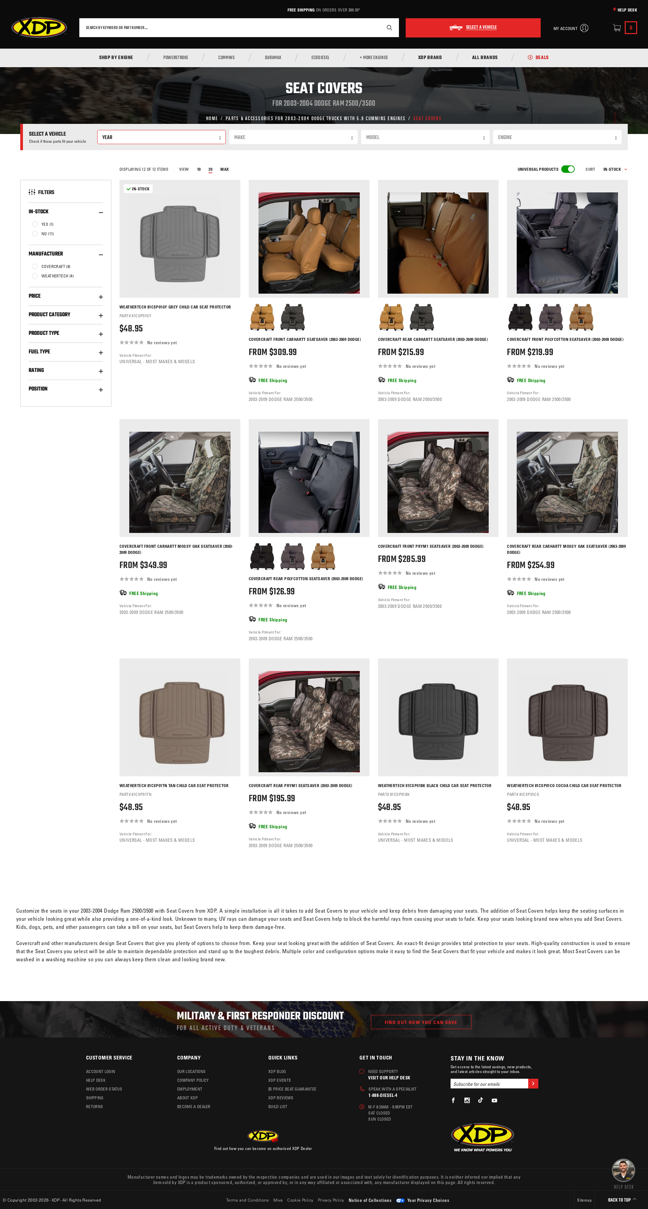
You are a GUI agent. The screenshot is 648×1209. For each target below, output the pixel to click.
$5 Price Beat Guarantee (292, 1089)
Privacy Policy (331, 1200)
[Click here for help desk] (623, 1173)
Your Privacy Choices (427, 1200)
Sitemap (584, 1200)
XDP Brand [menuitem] (430, 58)
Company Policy (193, 1080)
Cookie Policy (300, 1200)
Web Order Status (104, 1089)
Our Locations (191, 1071)
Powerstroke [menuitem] (175, 58)
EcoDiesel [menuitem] (321, 58)
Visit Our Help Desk (389, 1077)
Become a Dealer (194, 1106)
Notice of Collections (370, 1200)
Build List (277, 1106)
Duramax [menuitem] (273, 58)
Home (212, 118)
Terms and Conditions (247, 1200)
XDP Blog (277, 1071)
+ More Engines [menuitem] (374, 58)
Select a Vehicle (481, 28)
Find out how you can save (421, 1022)
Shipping (95, 1097)
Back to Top (620, 1200)
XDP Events (279, 1080)
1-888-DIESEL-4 (383, 1095)
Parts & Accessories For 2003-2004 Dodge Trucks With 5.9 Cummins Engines (316, 118)
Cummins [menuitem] (226, 58)
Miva (278, 1200)
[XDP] (39, 27)
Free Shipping (301, 9)
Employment (189, 1089)
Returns (94, 1106)
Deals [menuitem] (542, 58)
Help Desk (627, 9)
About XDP (187, 1097)
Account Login (100, 1071)
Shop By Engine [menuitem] (116, 58)
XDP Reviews (281, 1097)
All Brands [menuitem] (485, 58)
